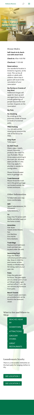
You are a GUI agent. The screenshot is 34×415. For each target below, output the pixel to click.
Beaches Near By (16, 321)
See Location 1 (12, 376)
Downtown (15, 327)
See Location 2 (12, 383)
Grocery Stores (13, 337)
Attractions (15, 331)
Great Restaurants (15, 345)
